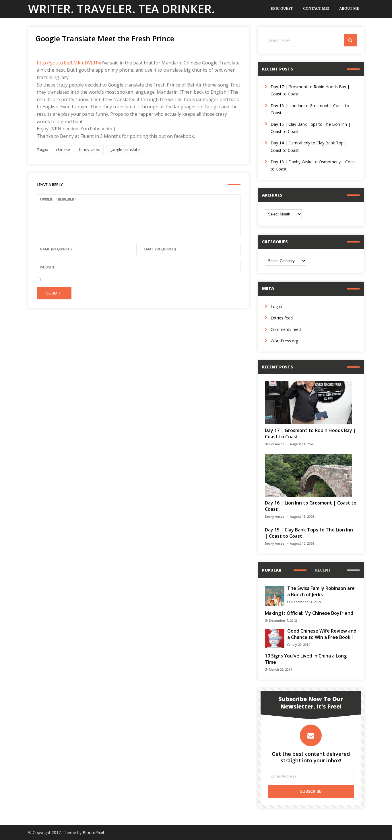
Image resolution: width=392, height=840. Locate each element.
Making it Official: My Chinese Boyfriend (309, 613)
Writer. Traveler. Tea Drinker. (121, 9)
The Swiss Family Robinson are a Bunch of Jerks (321, 591)
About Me (349, 8)
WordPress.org (284, 341)
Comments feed (286, 329)
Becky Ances (274, 444)
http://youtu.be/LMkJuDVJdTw (69, 63)
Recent (323, 570)
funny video (89, 149)
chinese (63, 149)
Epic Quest (282, 8)
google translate (124, 149)
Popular (271, 570)
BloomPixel (93, 832)
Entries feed (282, 318)
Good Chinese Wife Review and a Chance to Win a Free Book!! (321, 634)
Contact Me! (316, 8)
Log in (276, 306)
